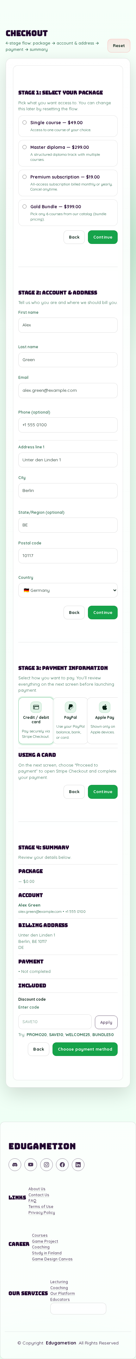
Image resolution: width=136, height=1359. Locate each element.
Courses (40, 1236)
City (22, 477)
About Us (37, 1189)
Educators (60, 1300)
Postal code (29, 543)
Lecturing (59, 1282)
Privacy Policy (41, 1213)
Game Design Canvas (52, 1259)
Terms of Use (40, 1207)
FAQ (32, 1201)
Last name (28, 346)
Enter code (28, 1007)
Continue (102, 237)
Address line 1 (31, 447)
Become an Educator (78, 1308)
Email (23, 377)
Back (74, 237)
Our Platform (62, 1294)
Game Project (45, 1242)
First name (28, 312)
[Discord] (15, 1164)
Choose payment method (85, 1049)
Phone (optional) (34, 412)
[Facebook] (62, 1164)
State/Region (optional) (41, 512)
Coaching (41, 1247)
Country (25, 577)
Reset (119, 45)
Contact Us (38, 1195)
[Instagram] (46, 1164)
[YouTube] (30, 1164)
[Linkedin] (78, 1164)
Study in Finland (47, 1253)
